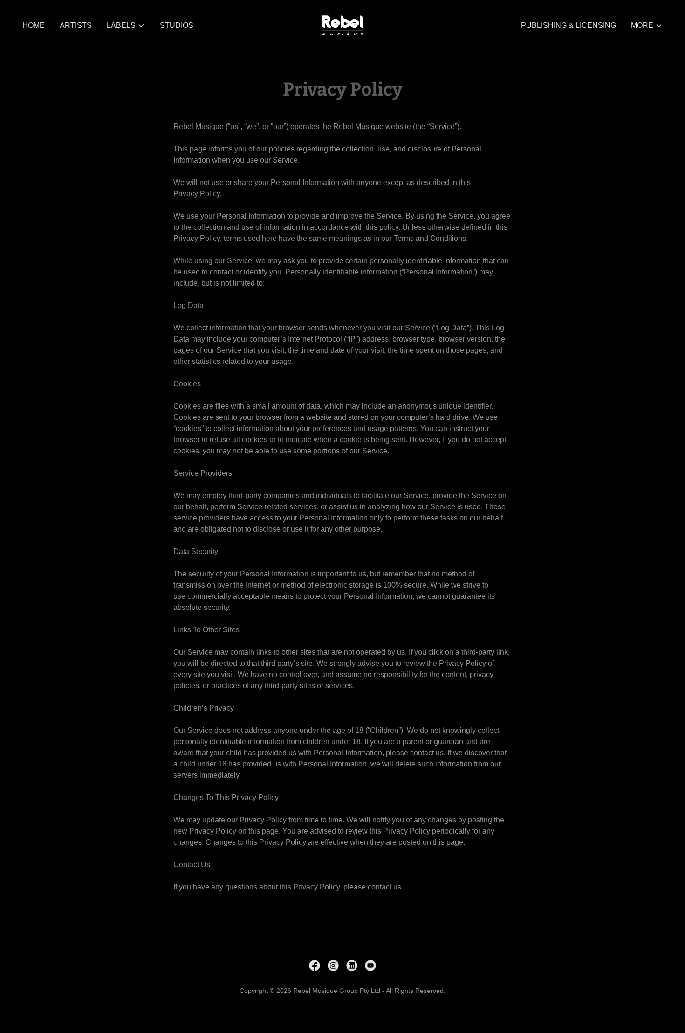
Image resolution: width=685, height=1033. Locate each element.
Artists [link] (76, 25)
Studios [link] (176, 25)
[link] (342, 25)
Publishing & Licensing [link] (568, 25)
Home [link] (33, 25)
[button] (126, 25)
